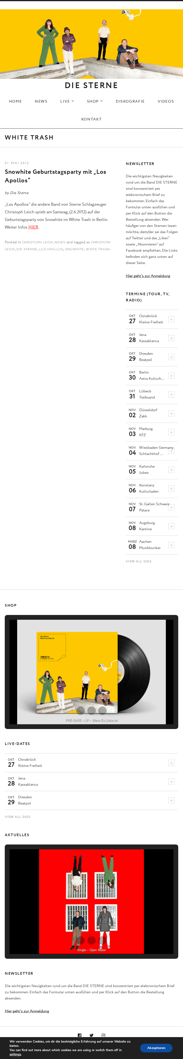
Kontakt (91, 119)
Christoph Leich (37, 242)
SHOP (98, 101)
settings (15, 1054)
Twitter (91, 1035)
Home (15, 101)
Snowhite (74, 249)
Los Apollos (51, 249)
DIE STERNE (91, 86)
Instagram (103, 1035)
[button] (80, 710)
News (41, 101)
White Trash (98, 249)
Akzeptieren (156, 1048)
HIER (33, 227)
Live (70, 101)
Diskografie (130, 101)
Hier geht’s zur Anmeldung (148, 276)
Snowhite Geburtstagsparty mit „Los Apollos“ (56, 176)
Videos (166, 101)
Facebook (80, 1035)
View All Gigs (139, 561)
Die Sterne (26, 249)
